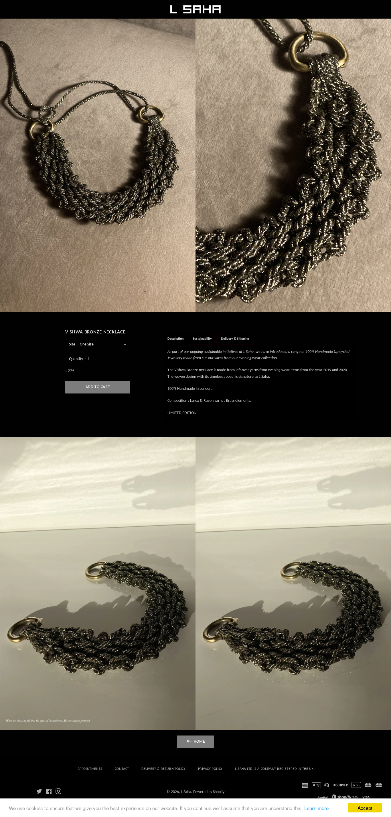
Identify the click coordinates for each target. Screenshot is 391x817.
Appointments (90, 769)
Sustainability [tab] (202, 339)
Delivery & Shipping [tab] (235, 339)
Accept (365, 807)
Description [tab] (175, 339)
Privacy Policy (210, 769)
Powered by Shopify (208, 792)
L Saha (186, 792)
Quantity (76, 359)
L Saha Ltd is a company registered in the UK (274, 769)
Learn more (316, 808)
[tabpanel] (260, 382)
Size (72, 344)
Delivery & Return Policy (163, 769)
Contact (122, 769)
